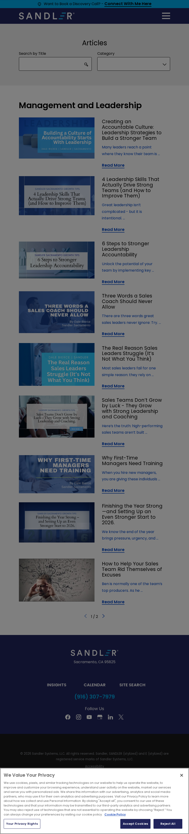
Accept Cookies (135, 824)
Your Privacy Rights (22, 824)
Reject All (167, 824)
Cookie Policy (115, 814)
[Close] (182, 775)
